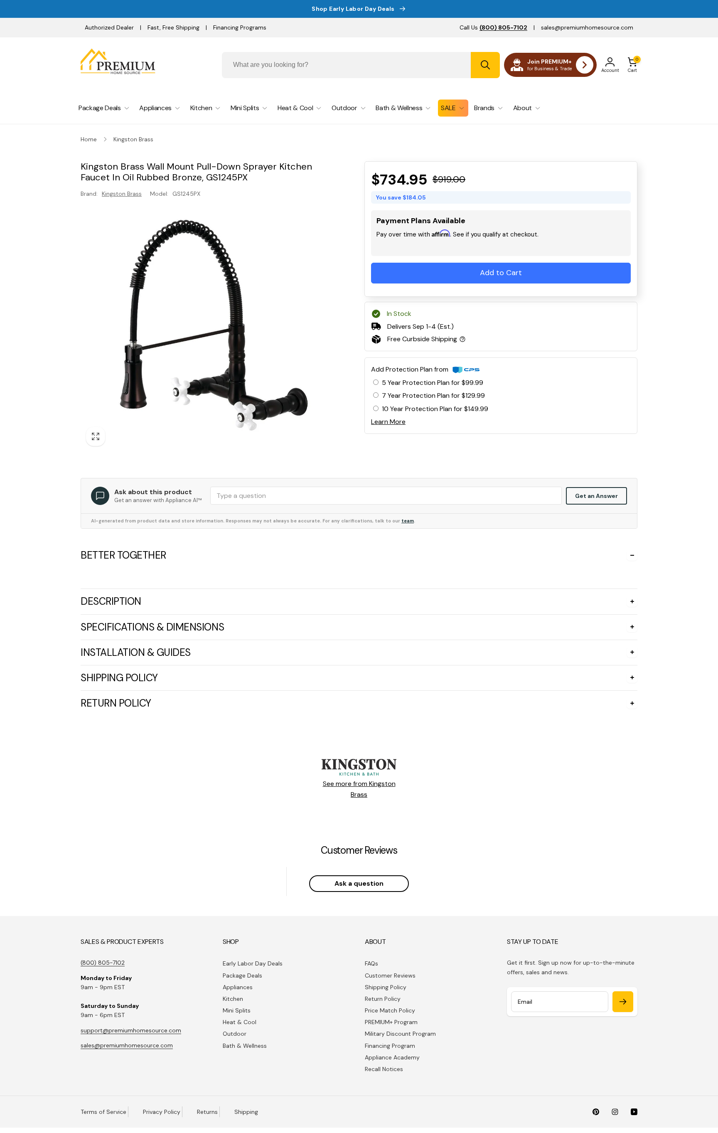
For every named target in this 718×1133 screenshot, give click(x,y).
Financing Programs (239, 27)
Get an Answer (596, 496)
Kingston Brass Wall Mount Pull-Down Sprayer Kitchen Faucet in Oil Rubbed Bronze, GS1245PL (225, 689)
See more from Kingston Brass (359, 938)
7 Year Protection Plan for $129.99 (433, 395)
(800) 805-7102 (103, 1112)
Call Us (493, 27)
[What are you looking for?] (485, 65)
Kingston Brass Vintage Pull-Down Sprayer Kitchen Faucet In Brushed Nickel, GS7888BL (215, 711)
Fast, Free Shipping (173, 27)
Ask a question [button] (359, 1032)
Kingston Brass (122, 193)
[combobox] (361, 65)
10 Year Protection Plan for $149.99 (435, 408)
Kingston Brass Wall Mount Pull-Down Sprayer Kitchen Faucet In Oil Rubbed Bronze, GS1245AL (225, 668)
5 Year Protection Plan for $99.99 (432, 382)
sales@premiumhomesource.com (587, 27)
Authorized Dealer (109, 27)
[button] (632, 65)
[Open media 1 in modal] (206, 326)
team (407, 521)
